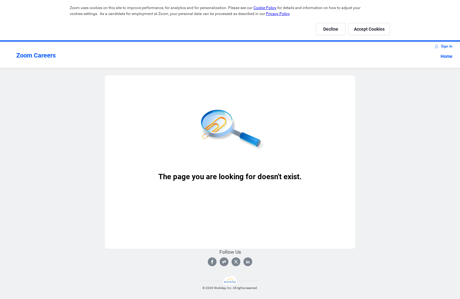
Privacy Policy (277, 14)
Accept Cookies (369, 29)
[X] (236, 261)
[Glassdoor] (224, 261)
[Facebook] (212, 261)
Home (446, 56)
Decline (330, 29)
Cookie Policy (264, 8)
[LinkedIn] (247, 261)
